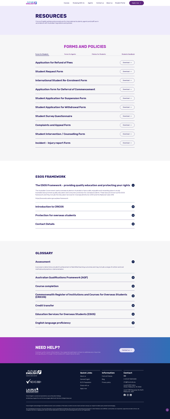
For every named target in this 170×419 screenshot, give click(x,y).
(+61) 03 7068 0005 (130, 379)
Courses (66, 3)
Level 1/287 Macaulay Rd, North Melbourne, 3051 (134, 390)
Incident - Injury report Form (52, 142)
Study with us (84, 385)
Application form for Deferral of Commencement (65, 89)
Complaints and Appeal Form (53, 125)
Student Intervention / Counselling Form (60, 134)
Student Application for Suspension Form (60, 98)
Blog (103, 379)
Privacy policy (106, 382)
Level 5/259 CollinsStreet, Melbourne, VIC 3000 (132, 386)
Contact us (100, 3)
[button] (85, 185)
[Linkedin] (131, 395)
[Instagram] (128, 395)
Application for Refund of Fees (54, 62)
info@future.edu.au (130, 382)
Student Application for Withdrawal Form (60, 107)
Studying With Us (78, 3)
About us (109, 3)
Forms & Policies (107, 376)
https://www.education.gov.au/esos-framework (51, 198)
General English (85, 379)
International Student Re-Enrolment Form (61, 80)
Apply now (83, 388)
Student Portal (120, 3)
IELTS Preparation (85, 382)
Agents (90, 3)
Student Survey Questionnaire (53, 116)
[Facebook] (125, 395)
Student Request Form (49, 71)
